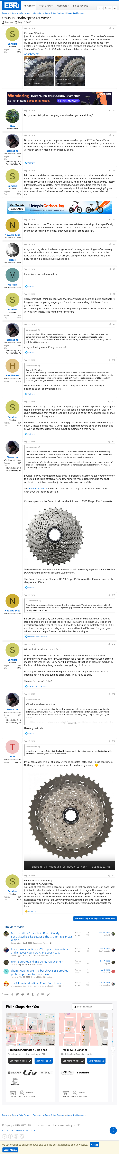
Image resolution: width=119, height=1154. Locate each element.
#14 (113, 644)
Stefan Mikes (16, 943)
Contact (20, 1130)
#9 (114, 324)
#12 (113, 441)
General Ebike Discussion (44, 955)
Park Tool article (38, 488)
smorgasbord (16, 986)
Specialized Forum (40, 943)
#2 (114, 110)
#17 (113, 875)
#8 (114, 294)
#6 (114, 244)
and (37, 636)
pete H (107, 935)
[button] (34, 5)
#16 (113, 741)
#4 (114, 170)
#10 (113, 360)
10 (60, 986)
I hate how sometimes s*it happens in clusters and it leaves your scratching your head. (39, 950)
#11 (113, 401)
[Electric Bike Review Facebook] (10, 1136)
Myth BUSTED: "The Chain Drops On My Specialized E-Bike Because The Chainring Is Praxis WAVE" (42, 936)
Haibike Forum (36, 964)
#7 (114, 269)
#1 (114, 28)
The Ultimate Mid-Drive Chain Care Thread (37, 983)
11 (63, 986)
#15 (113, 694)
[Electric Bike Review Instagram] (16, 1136)
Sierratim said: (32, 600)
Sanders (9, 22)
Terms (11, 1130)
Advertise (30, 1130)
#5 (114, 219)
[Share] (110, 28)
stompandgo (105, 985)
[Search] (115, 8)
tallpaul (14, 964)
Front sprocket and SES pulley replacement (37, 961)
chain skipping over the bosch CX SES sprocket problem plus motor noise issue (39, 972)
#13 (113, 595)
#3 (114, 135)
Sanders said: (31, 330)
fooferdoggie (16, 955)
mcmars (14, 977)
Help (4, 1130)
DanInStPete (105, 972)
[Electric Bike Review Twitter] (22, 1136)
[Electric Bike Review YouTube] (4, 1136)
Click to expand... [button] (70, 723)
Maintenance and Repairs (44, 986)
